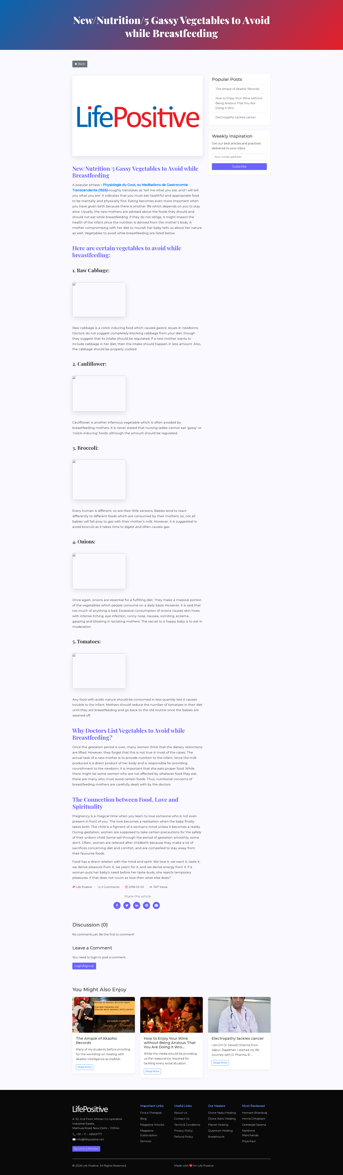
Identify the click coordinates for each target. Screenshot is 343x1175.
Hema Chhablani (253, 1118)
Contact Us (181, 1118)
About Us (180, 1112)
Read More (84, 1067)
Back (81, 64)
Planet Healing (218, 1124)
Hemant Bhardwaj (254, 1112)
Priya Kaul (248, 1141)
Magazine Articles (152, 1124)
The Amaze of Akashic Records (237, 88)
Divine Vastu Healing (222, 1112)
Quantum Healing (220, 1130)
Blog (143, 1118)
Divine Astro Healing (222, 1118)
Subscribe (239, 166)
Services (145, 1141)
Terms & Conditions (187, 1124)
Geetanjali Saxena (254, 1124)
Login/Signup (84, 966)
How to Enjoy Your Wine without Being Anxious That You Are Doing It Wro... (238, 103)
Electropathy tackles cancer (235, 117)
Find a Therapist (151, 1112)
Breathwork (216, 1136)
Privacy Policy (183, 1130)
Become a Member (86, 1148)
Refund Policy (183, 1136)
